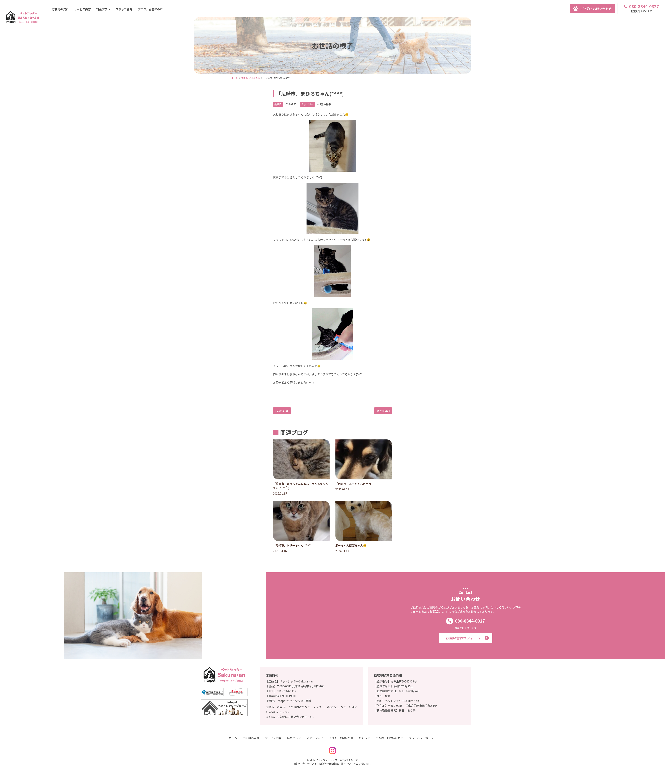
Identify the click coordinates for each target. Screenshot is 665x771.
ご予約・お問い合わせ (596, 8)
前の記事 (282, 411)
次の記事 (382, 411)
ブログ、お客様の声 (150, 9)
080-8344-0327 (470, 621)
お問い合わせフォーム (463, 637)
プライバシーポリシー (422, 738)
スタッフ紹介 (124, 9)
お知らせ (364, 738)
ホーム (233, 738)
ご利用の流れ (60, 9)
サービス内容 (82, 9)
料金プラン (103, 9)
